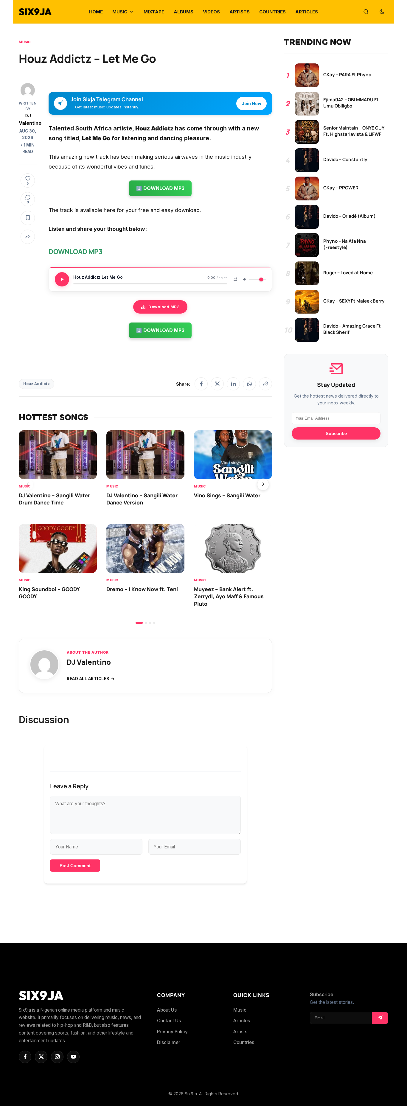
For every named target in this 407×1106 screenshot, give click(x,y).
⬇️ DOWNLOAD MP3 (160, 188)
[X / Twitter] (217, 383)
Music (25, 42)
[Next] (263, 484)
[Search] (366, 12)
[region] (145, 527)
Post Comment (75, 865)
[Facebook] (201, 383)
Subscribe (336, 433)
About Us (167, 1010)
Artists (240, 1032)
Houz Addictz (36, 383)
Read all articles (88, 678)
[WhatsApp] (249, 383)
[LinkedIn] (233, 383)
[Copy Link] (265, 383)
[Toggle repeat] (235, 279)
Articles (241, 1021)
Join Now (251, 103)
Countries (243, 1042)
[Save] (28, 218)
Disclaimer (168, 1042)
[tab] (139, 623)
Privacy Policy (172, 1032)
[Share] (28, 237)
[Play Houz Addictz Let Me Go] (62, 279)
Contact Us (169, 1021)
